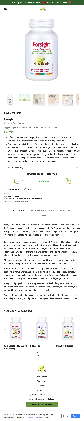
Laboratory (42, 377)
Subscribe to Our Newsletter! (42, 404)
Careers (42, 386)
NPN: (6, 199)
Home (6, 113)
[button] (73, 55)
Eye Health (24, 201)
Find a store (42, 381)
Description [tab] (18, 211)
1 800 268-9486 (39, 395)
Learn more (34, 417)
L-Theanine (35, 346)
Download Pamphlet (13, 189)
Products (16, 113)
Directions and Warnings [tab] (42, 211)
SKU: (5, 193)
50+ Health (17, 201)
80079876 (25, 199)
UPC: (5, 196)
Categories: (8, 201)
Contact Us (42, 390)
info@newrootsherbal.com (43, 399)
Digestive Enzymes (64, 346)
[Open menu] (5, 9)
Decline (66, 416)
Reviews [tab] (42, 216)
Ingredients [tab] (65, 211)
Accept (75, 416)
